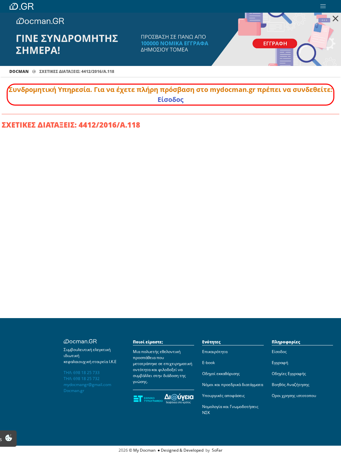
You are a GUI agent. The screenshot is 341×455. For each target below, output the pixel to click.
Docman (19, 71)
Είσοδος (170, 99)
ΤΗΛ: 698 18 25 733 (82, 372)
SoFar (217, 450)
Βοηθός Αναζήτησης (290, 384)
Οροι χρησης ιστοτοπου (294, 395)
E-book (208, 362)
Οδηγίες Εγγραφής (289, 373)
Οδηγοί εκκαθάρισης (221, 373)
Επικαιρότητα (214, 351)
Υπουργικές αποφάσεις (223, 395)
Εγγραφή (280, 362)
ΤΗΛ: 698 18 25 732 (82, 378)
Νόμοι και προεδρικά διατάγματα (232, 384)
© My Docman (142, 450)
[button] (323, 6)
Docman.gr (74, 390)
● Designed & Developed (180, 450)
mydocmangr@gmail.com (87, 384)
